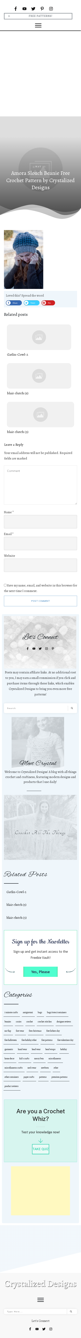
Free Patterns (46, 1040)
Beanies (8, 1021)
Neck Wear (32, 1067)
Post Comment (40, 601)
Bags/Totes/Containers (56, 1012)
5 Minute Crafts (11, 1012)
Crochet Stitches (45, 1021)
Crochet (29, 1021)
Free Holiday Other (29, 1040)
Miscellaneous (55, 1058)
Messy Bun (39, 1058)
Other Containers (12, 1077)
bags (40, 1012)
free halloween (11, 1040)
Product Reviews (11, 1086)
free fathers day (53, 1030)
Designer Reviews (64, 1021)
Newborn (45, 1067)
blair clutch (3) (40, 418)
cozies (18, 1021)
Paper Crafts (29, 1077)
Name (9, 512)
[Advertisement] (40, 73)
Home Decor (9, 1058)
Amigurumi (28, 1012)
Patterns (43, 1077)
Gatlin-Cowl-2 (39, 340)
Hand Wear (22, 1049)
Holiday (63, 1049)
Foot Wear (20, 1030)
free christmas (35, 1030)
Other (56, 1067)
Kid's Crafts (24, 1058)
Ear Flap (8, 1030)
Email (9, 534)
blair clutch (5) (39, 379)
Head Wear (36, 1049)
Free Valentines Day (65, 1040)
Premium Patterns (59, 1077)
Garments (9, 1049)
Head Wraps (50, 1049)
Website (9, 556)
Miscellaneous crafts (14, 1067)
